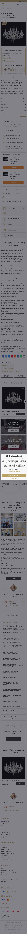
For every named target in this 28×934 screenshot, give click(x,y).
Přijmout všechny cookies (14, 475)
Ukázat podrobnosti (14, 478)
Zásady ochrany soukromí (14, 471)
